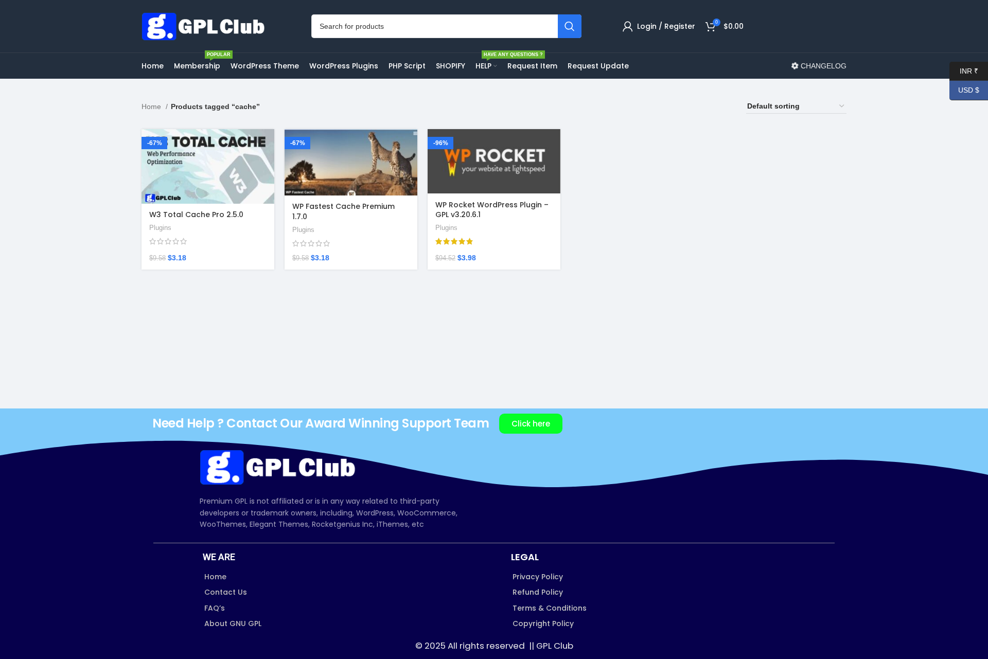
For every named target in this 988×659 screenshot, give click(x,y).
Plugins (160, 227)
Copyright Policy (543, 623)
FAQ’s (214, 608)
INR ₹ (963, 70)
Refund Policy (538, 592)
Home (152, 106)
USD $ (964, 90)
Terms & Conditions (550, 608)
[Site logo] (206, 26)
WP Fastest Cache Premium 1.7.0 (343, 211)
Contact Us (225, 592)
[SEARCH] (569, 26)
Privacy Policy (538, 577)
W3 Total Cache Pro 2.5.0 (196, 214)
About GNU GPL (232, 623)
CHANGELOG (822, 66)
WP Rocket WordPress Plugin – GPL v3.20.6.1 (492, 210)
